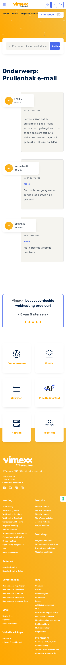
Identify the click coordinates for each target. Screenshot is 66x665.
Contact (39, 586)
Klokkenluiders (42, 624)
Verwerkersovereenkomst (47, 649)
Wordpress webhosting (12, 522)
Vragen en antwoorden (31, 14)
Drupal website (42, 526)
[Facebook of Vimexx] (5, 488)
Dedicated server (10, 552)
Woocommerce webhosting (14, 533)
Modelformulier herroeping (47, 620)
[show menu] (4, 4)
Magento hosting (10, 526)
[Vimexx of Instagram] (23, 488)
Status (38, 590)
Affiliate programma (44, 605)
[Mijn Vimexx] (54, 5)
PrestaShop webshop (45, 548)
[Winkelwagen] (61, 5)
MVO (37, 609)
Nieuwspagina (41, 593)
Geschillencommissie (44, 616)
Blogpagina (40, 597)
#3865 (27, 184)
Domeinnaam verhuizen (13, 590)
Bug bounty (40, 632)
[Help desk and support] (48, 5)
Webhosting (7, 507)
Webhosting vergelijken (13, 545)
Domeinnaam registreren (13, 586)
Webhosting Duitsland (12, 514)
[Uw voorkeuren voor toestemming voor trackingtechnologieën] (63, 499)
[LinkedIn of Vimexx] (17, 488)
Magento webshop (43, 540)
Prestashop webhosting (13, 537)
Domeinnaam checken (12, 593)
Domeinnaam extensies (13, 597)
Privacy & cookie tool (12, 642)
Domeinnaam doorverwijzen (15, 601)
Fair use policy (42, 646)
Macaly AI (6, 638)
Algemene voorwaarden (46, 653)
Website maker (42, 514)
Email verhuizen (9, 624)
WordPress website (44, 518)
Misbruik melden (42, 628)
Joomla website (42, 522)
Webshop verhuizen (44, 552)
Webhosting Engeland (12, 518)
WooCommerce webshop (46, 544)
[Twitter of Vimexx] (11, 488)
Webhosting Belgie (10, 510)
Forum (15, 14)
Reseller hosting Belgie (12, 571)
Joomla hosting (9, 529)
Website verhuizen (43, 510)
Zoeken (56, 46)
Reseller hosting (9, 567)
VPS (4, 549)
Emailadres (7, 616)
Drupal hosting (9, 541)
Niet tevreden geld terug (46, 613)
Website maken (42, 507)
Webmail (6, 620)
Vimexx (5, 14)
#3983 (27, 241)
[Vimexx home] (19, 4)
